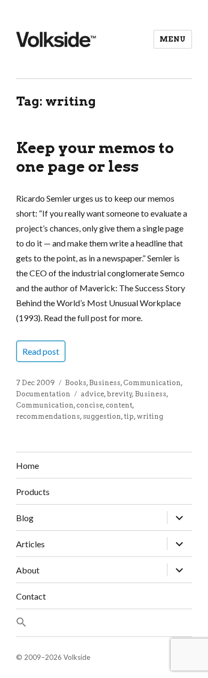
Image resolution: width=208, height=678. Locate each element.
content (119, 405)
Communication (152, 383)
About (27, 570)
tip (129, 416)
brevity (119, 394)
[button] (104, 622)
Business (105, 383)
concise (89, 405)
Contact (31, 596)
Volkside (76, 657)
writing (150, 416)
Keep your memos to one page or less (95, 157)
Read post (40, 351)
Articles (30, 544)
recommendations (48, 416)
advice (92, 394)
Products (33, 491)
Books (75, 383)
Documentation (43, 394)
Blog (25, 518)
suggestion (102, 416)
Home (27, 465)
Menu (172, 39)
